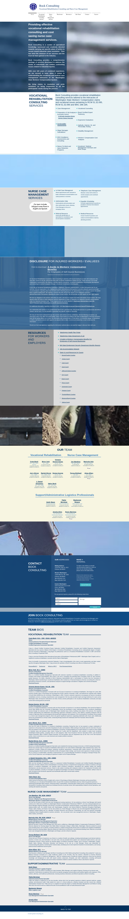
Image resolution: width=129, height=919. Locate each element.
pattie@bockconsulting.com (64, 506)
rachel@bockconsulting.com (46, 477)
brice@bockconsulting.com (46, 465)
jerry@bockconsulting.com (34, 477)
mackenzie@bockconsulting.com (77, 506)
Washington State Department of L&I (72, 336)
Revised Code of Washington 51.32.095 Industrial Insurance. (51, 303)
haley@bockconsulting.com (52, 487)
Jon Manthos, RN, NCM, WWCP (40, 795)
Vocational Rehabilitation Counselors (42, 279)
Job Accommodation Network (69, 349)
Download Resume (34, 773)
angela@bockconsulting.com (57, 517)
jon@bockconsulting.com (75, 465)
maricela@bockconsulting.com (88, 465)
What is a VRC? (52, 666)
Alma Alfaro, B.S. (35, 849)
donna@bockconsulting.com (58, 477)
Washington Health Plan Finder (70, 332)
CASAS (36, 744)
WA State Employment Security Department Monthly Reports (80, 345)
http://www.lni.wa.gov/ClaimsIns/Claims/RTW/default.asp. (79, 306)
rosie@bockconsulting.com (71, 517)
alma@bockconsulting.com (89, 477)
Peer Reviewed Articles (66, 666)
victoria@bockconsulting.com (58, 465)
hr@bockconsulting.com (47, 622)
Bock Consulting (49, 6)
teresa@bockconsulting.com (76, 477)
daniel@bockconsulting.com (39, 487)
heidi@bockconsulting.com (51, 506)
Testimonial (42, 666)
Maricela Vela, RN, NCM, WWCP (40, 817)
